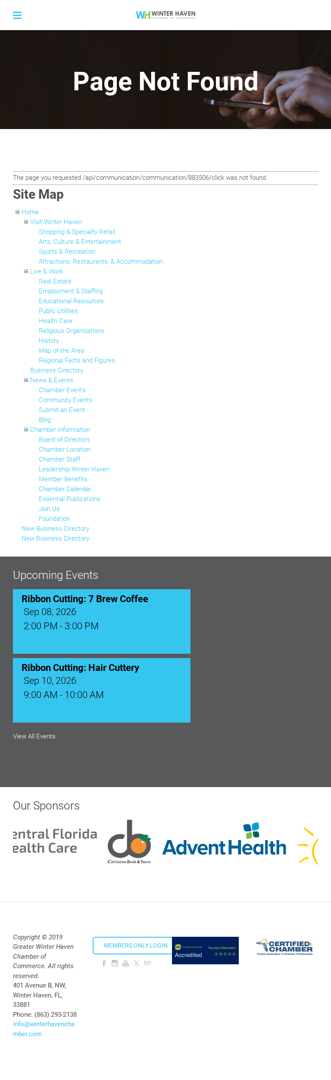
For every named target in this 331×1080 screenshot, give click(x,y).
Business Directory (56, 370)
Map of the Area (61, 350)
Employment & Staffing (71, 291)
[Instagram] (115, 963)
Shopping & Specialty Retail (77, 232)
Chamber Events (62, 390)
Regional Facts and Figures (77, 360)
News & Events (51, 380)
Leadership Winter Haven (74, 469)
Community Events (65, 400)
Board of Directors (64, 439)
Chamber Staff (59, 459)
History (49, 341)
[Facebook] (104, 963)
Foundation (54, 519)
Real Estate (55, 281)
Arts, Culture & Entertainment (80, 242)
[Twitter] (136, 963)
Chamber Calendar (65, 489)
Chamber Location (65, 449)
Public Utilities (58, 311)
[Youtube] (125, 963)
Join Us (49, 509)
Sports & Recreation (67, 251)
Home (30, 212)
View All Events (34, 736)
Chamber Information (60, 430)
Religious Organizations (71, 331)
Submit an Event (62, 410)
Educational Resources (71, 301)
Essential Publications (69, 499)
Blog (45, 420)
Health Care (55, 321)
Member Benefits (63, 479)
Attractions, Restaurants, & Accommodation (100, 261)
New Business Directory (55, 528)
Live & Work (46, 271)
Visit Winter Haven (56, 222)
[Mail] (147, 963)
